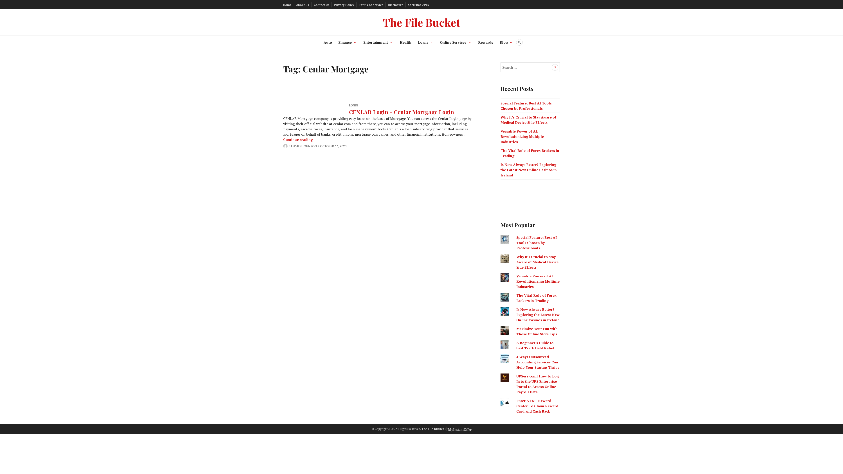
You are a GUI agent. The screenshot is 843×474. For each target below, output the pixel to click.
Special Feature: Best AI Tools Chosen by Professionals (536, 242)
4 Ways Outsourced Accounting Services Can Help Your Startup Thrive (537, 362)
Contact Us (321, 5)
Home (287, 5)
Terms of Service (371, 5)
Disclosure (395, 5)
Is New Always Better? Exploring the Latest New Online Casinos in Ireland (529, 170)
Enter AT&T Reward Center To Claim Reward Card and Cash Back (537, 406)
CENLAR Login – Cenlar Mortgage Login (401, 111)
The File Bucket (421, 22)
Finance (345, 42)
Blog (504, 42)
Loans (423, 42)
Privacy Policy (344, 5)
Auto (328, 42)
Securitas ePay (418, 5)
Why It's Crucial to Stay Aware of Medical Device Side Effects (537, 262)
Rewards (485, 42)
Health (405, 42)
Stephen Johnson (303, 146)
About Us (302, 5)
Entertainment (375, 42)
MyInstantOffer (460, 429)
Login (353, 105)
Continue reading (298, 139)
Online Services (453, 42)
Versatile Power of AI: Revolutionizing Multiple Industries (522, 136)
